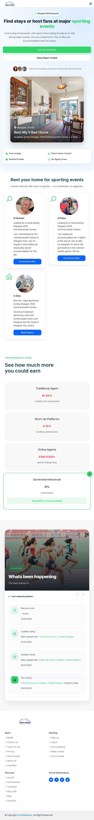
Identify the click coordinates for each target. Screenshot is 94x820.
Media (10, 738)
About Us (11, 761)
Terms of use (13, 747)
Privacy (11, 752)
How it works (13, 756)
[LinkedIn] (62, 780)
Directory (11, 801)
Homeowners (13, 782)
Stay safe (12, 791)
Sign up (55, 738)
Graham (20, 218)
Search (10, 778)
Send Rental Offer (27, 261)
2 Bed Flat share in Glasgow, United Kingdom (59, 660)
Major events (57, 752)
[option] (47, 614)
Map (9, 796)
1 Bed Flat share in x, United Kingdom (56, 637)
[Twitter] (51, 780)
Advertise (12, 765)
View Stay (74, 82)
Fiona (63, 218)
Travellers (12, 787)
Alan (18, 296)
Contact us (12, 742)
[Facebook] (56, 780)
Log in (54, 742)
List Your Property (47, 50)
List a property (58, 747)
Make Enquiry (27, 332)
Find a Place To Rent (47, 58)
